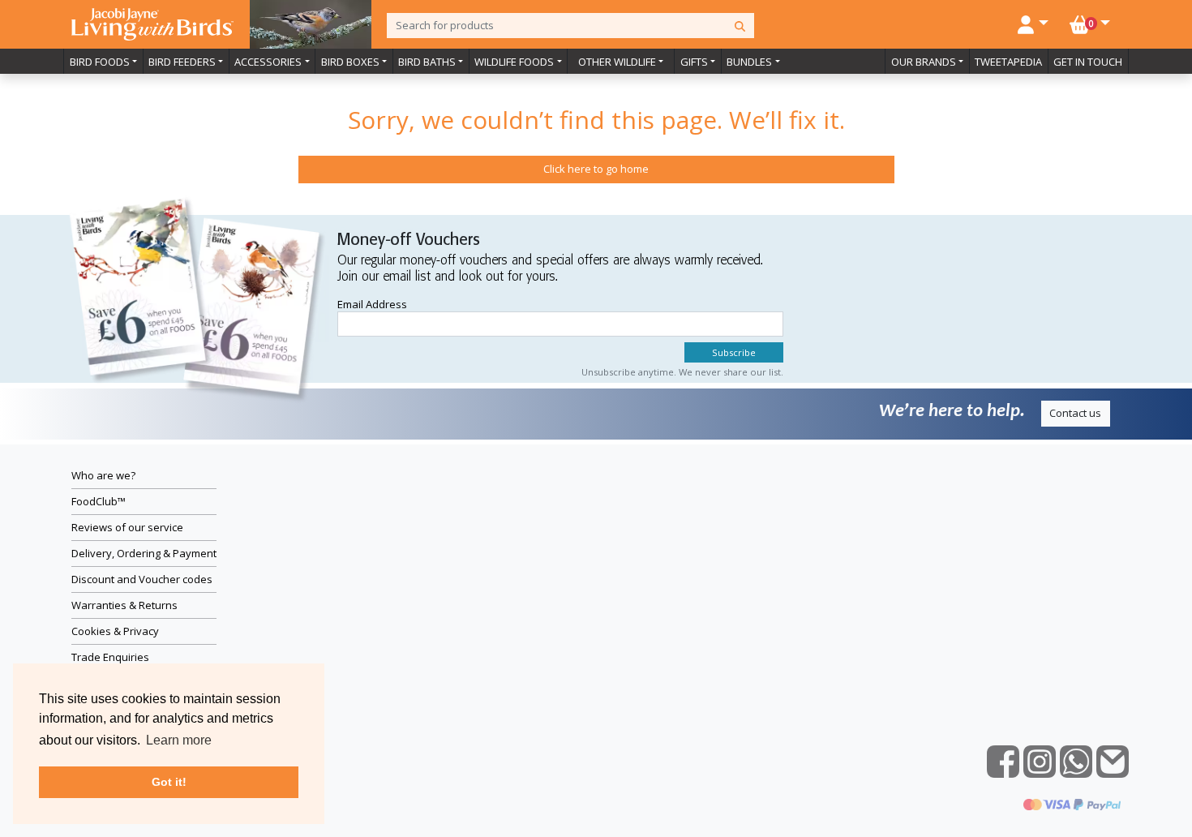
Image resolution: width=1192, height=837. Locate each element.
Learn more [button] (179, 740)
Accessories (268, 61)
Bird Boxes (350, 61)
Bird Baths (427, 61)
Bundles (749, 61)
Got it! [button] (169, 781)
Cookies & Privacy (115, 631)
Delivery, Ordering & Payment (144, 553)
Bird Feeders (182, 61)
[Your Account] (1033, 23)
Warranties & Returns (124, 605)
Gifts (694, 61)
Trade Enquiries (110, 657)
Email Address (372, 304)
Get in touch (1087, 61)
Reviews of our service (127, 527)
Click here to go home (596, 168)
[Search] (740, 25)
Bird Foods (100, 61)
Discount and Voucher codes (141, 579)
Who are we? (103, 475)
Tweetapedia (1008, 61)
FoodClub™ (98, 501)
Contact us (1075, 413)
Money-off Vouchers (408, 240)
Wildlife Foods (514, 61)
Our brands (923, 61)
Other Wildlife (617, 61)
